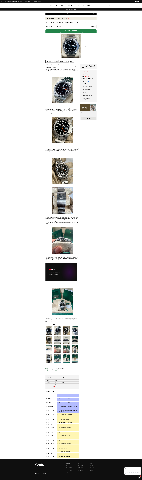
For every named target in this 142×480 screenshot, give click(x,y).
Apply (137, 1)
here (69, 18)
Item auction (57, 386)
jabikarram (68, 427)
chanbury (59, 403)
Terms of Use (80, 467)
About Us (68, 465)
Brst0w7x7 (59, 396)
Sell (79, 5)
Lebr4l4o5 (86, 71)
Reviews (67, 472)
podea (67, 440)
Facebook (92, 467)
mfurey (67, 432)
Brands (62, 5)
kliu (66, 448)
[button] (85, 46)
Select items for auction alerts (70, 13)
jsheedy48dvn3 (60, 407)
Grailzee (71, 5)
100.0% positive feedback (87, 74)
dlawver (67, 416)
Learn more (88, 118)
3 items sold (85, 73)
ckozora (67, 453)
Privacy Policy (81, 465)
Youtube (92, 470)
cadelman (68, 430)
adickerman (68, 451)
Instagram (92, 465)
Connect (88, 5)
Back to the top (40, 473)
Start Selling (69, 470)
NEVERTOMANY (60, 411)
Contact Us (80, 470)
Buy (83, 5)
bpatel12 (68, 419)
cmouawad (68, 445)
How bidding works (50, 386)
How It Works (54, 5)
